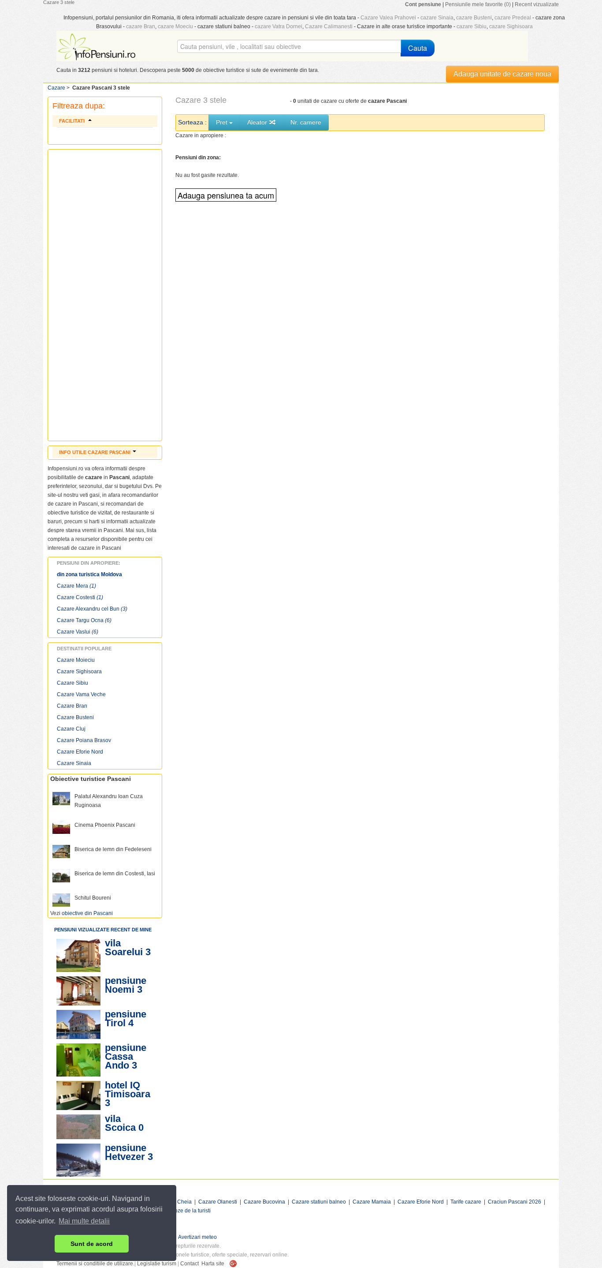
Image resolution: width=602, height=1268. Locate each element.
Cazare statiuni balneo (319, 1202)
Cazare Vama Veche (81, 694)
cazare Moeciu (175, 26)
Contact (189, 1263)
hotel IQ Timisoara (127, 1089)
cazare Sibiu (472, 26)
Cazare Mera (76, 586)
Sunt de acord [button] (92, 1243)
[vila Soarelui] (78, 955)
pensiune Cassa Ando (125, 1056)
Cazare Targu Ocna (84, 620)
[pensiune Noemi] (78, 990)
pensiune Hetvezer (125, 1152)
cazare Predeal (512, 18)
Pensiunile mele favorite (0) (478, 4)
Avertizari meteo (197, 1237)
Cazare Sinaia (74, 763)
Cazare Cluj (71, 729)
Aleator (258, 122)
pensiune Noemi (125, 985)
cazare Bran (140, 26)
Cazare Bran (72, 706)
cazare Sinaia (436, 18)
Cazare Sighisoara (79, 671)
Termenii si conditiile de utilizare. (95, 1263)
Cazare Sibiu (72, 683)
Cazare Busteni (75, 717)
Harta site (212, 1263)
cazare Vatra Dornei (278, 26)
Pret (222, 122)
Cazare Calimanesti (329, 26)
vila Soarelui (124, 947)
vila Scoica (120, 1123)
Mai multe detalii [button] (84, 1221)
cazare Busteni (474, 18)
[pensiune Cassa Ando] (78, 1060)
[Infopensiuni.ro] (97, 46)
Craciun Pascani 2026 (514, 1202)
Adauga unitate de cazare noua (502, 74)
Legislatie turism (156, 1263)
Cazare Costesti (80, 597)
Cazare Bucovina (264, 1202)
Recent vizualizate (537, 4)
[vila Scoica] (78, 1126)
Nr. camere (305, 122)
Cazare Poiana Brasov (84, 740)
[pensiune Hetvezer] (78, 1160)
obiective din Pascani (87, 913)
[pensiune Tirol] (78, 1024)
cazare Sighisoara (511, 26)
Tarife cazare (465, 1202)
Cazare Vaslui (77, 632)
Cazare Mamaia (372, 1202)
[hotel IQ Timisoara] (78, 1095)
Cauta (417, 48)
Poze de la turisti (191, 1211)
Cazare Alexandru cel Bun (92, 609)
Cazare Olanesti (217, 1202)
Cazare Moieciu (76, 660)
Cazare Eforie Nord (80, 752)
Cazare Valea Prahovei (388, 18)
